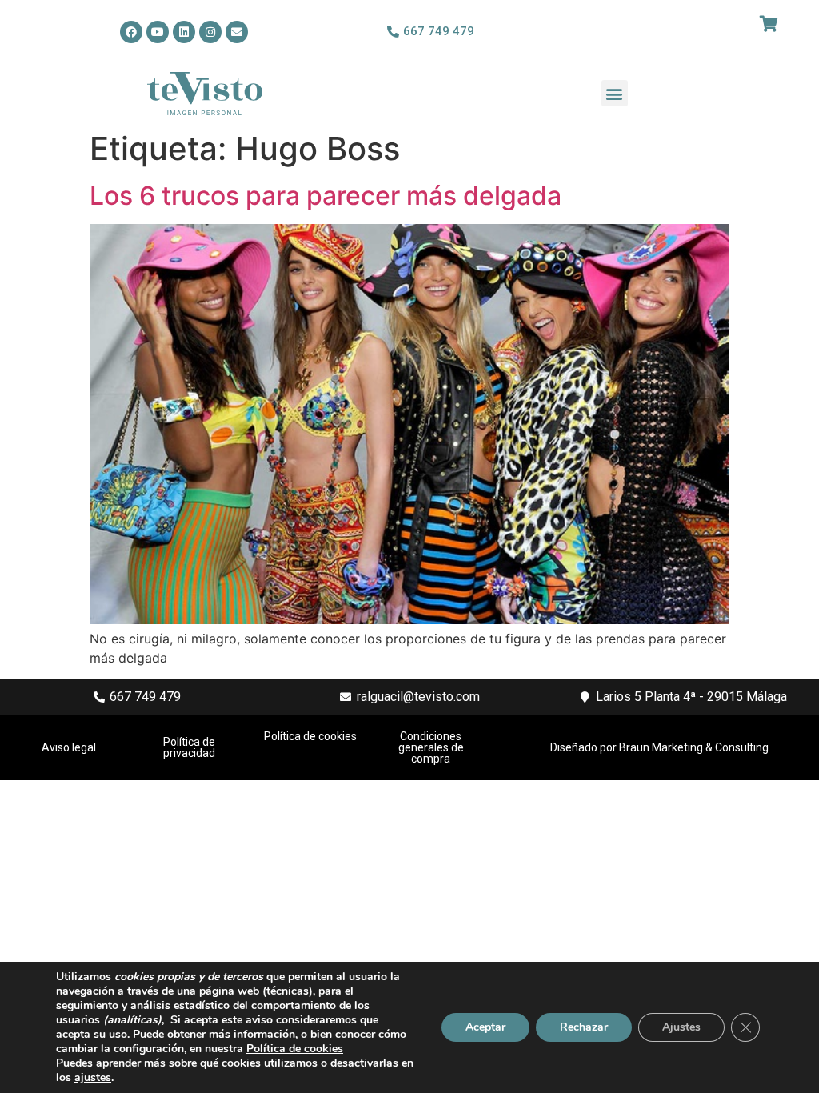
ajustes (92, 1078)
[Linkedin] (184, 32)
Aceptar (485, 1027)
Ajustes (681, 1027)
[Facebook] (131, 32)
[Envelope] (237, 32)
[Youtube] (157, 32)
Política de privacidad (189, 747)
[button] (614, 93)
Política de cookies (310, 736)
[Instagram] (210, 32)
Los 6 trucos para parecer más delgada (325, 195)
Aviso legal (69, 747)
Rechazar (584, 1027)
